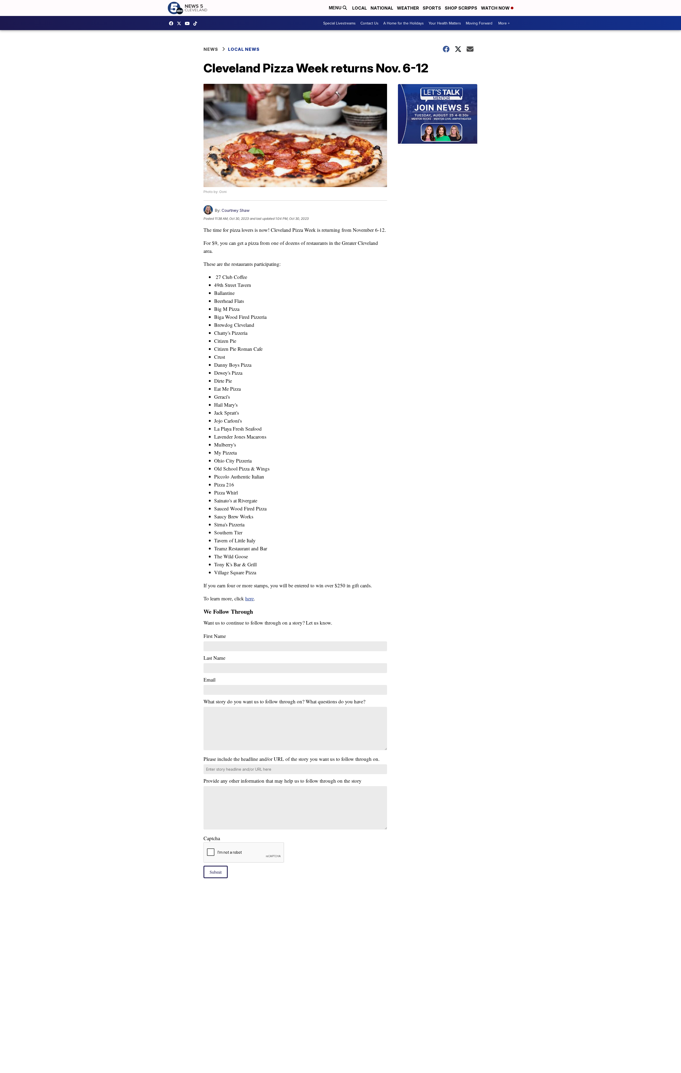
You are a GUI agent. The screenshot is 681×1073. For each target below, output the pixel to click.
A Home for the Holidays (403, 23)
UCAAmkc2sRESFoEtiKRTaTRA (188, 23)
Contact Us (369, 23)
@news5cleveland (196, 23)
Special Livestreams (339, 23)
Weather (408, 8)
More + (504, 23)
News (211, 49)
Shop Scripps (461, 8)
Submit (216, 872)
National (382, 8)
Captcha (212, 838)
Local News (244, 49)
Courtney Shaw (236, 210)
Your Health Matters (445, 23)
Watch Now (496, 8)
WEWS (180, 23)
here (249, 598)
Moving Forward (479, 23)
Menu (336, 8)
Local (359, 8)
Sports (432, 8)
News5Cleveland (172, 23)
